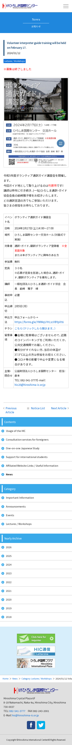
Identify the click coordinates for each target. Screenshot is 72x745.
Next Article (58, 408)
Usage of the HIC (16, 431)
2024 (9, 564)
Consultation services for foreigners (27, 439)
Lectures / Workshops (19, 524)
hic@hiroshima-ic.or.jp (25, 715)
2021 (9, 591)
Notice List (38, 408)
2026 (9, 547)
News (9, 474)
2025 (9, 556)
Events (10, 515)
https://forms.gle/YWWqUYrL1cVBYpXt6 (39, 322)
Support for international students (27, 457)
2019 (9, 608)
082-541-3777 (17, 711)
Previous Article (11, 410)
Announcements (16, 506)
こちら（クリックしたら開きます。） (35, 328)
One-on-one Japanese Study (22, 448)
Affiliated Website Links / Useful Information (32, 465)
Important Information (20, 497)
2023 (9, 573)
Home (5, 678)
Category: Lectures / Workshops (36, 678)
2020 (9, 599)
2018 (9, 617)
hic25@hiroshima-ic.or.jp (30, 384)
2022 (9, 582)
